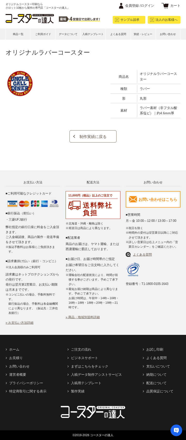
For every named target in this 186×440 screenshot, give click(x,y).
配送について (156, 383)
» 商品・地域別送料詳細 (83, 317)
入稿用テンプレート (86, 383)
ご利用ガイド (43, 34)
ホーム (14, 349)
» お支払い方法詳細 (19, 323)
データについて (68, 34)
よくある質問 (118, 34)
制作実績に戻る (93, 137)
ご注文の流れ (81, 349)
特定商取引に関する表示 (27, 391)
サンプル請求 (129, 20)
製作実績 (78, 391)
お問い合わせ (168, 34)
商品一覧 (18, 34)
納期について (156, 374)
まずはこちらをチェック (89, 366)
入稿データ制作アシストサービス (96, 374)
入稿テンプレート (93, 34)
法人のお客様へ (166, 20)
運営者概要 (17, 374)
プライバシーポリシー (26, 383)
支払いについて (158, 366)
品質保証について (159, 391)
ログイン (139, 5)
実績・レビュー (143, 34)
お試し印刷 (154, 349)
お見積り (16, 358)
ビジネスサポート (84, 358)
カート (175, 5)
